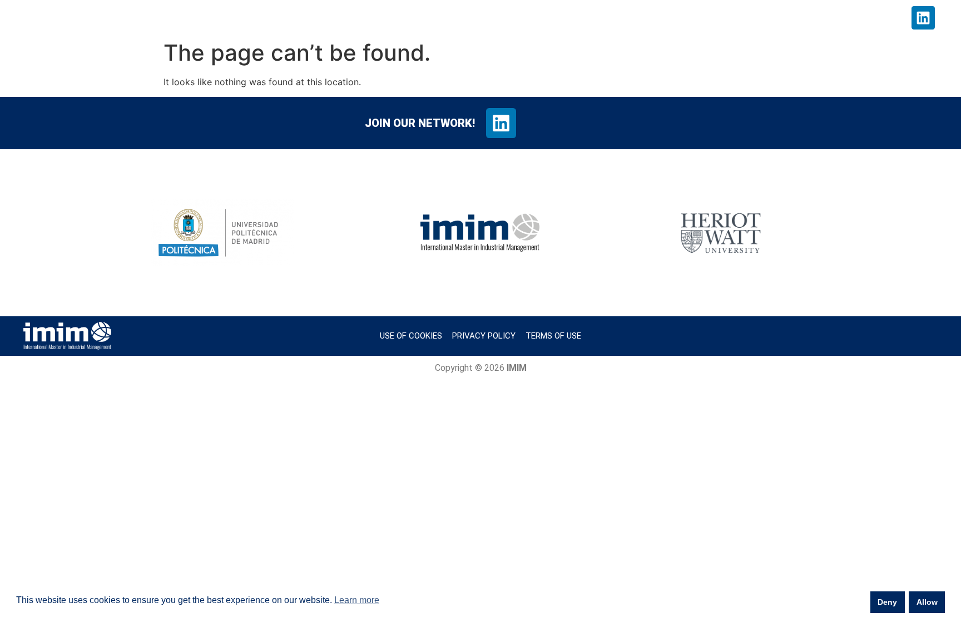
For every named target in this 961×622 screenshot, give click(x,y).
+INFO (883, 17)
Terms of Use (553, 336)
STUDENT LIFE (615, 17)
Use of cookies (411, 336)
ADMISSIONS (800, 17)
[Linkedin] (923, 18)
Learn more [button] (356, 600)
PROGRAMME (463, 17)
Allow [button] (927, 601)
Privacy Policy (484, 336)
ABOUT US (538, 17)
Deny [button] (887, 601)
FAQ (848, 17)
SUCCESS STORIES (709, 17)
